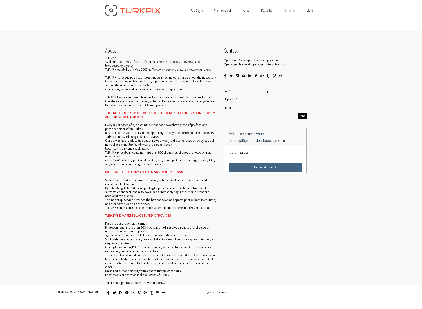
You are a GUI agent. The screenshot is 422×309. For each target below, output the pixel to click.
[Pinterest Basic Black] (274, 76)
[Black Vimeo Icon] (256, 76)
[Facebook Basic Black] (225, 76)
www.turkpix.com (170, 89)
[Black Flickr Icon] (280, 76)
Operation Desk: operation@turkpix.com (251, 60)
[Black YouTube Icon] (244, 76)
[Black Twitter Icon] (231, 76)
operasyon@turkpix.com (72, 291)
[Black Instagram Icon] (237, 76)
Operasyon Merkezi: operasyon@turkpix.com (254, 64)
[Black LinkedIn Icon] (250, 76)
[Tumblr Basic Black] (268, 76)
